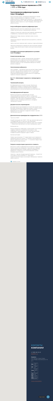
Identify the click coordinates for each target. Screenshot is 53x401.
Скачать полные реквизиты (36, 381)
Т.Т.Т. (8, 1)
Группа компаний (12, 1)
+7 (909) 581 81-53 (28, 2)
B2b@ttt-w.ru (42, 2)
